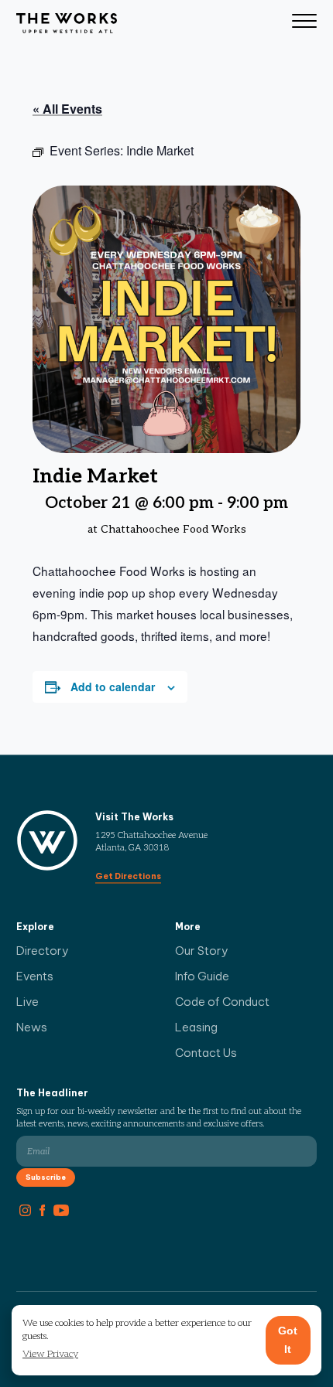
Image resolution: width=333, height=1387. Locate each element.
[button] (50, 1354)
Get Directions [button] (128, 876)
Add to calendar (112, 686)
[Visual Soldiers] (66, 22)
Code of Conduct (222, 1001)
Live (27, 1001)
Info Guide (202, 976)
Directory (42, 950)
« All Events (67, 108)
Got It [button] (287, 1339)
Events (34, 976)
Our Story (201, 950)
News (31, 1027)
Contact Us (206, 1052)
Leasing (196, 1027)
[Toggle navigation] (304, 23)
